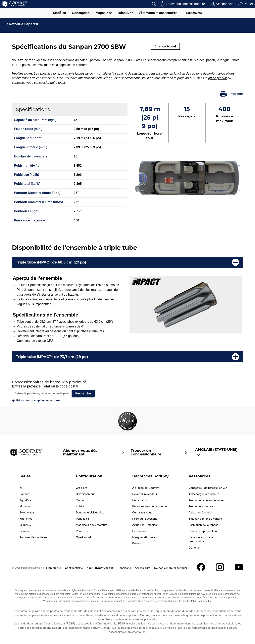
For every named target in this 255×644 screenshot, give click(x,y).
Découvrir (125, 13)
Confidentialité (74, 567)
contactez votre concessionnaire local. (39, 82)
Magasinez (104, 13)
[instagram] (220, 570)
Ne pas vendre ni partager (170, 567)
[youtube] (239, 570)
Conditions (124, 567)
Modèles (59, 13)
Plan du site (53, 567)
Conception (81, 13)
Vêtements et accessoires (158, 13)
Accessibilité (142, 567)
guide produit (217, 78)
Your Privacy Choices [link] (100, 567)
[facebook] (201, 570)
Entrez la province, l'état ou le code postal (45, 386)
